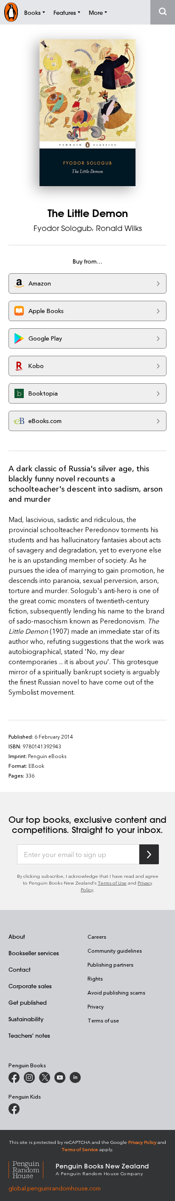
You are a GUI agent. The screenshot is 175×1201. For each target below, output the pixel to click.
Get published (27, 1002)
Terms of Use (112, 882)
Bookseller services (33, 952)
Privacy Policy (142, 1142)
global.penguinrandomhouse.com (54, 1188)
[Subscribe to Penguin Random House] (149, 854)
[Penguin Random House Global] (32, 1169)
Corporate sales (30, 985)
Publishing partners (110, 964)
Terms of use (103, 1020)
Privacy (96, 1006)
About (16, 936)
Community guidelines (115, 950)
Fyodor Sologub (63, 228)
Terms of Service (80, 1149)
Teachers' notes (29, 1035)
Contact (19, 969)
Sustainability (25, 1018)
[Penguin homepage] (11, 12)
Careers (97, 936)
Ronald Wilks (119, 228)
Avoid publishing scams (116, 992)
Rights (95, 978)
